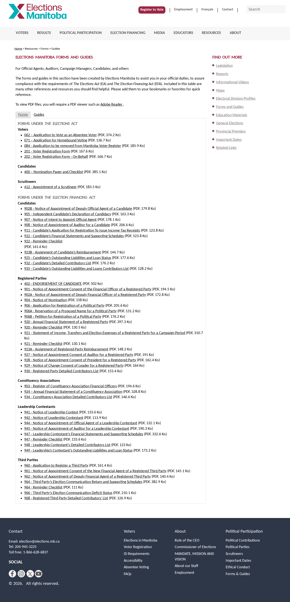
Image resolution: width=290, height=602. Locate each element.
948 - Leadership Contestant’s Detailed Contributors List (67, 445)
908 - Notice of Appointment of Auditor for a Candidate (67, 225)
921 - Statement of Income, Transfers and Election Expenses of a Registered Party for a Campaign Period (104, 333)
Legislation (224, 66)
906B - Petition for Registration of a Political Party (62, 317)
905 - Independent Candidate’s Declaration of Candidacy (67, 214)
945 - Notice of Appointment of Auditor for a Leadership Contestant (76, 429)
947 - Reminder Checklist (43, 440)
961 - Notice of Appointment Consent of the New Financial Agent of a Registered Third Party (95, 471)
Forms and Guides (230, 107)
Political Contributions (243, 541)
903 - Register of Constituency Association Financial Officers (70, 386)
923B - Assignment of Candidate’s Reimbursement (62, 253)
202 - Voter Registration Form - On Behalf (56, 157)
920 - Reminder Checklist (43, 328)
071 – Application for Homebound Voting (55, 141)
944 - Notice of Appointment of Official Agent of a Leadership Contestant (80, 423)
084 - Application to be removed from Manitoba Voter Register (72, 146)
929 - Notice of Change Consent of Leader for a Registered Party (74, 366)
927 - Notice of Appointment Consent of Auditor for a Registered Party (78, 355)
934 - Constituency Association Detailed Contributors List (68, 397)
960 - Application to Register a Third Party (56, 466)
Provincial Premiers (231, 132)
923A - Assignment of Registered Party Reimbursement (66, 349)
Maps (220, 91)
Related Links (226, 148)
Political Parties (237, 547)
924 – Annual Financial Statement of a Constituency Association (73, 392)
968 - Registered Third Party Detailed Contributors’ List (66, 498)
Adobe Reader (111, 105)
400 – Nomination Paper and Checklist (53, 172)
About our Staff (186, 566)
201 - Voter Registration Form (47, 152)
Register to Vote (151, 9)
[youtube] (38, 573)
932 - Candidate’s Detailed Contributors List (57, 263)
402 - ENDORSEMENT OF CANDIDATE (53, 284)
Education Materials (231, 115)
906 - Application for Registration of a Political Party (64, 306)
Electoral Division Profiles (235, 99)
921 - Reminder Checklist (43, 344)
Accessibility (133, 561)
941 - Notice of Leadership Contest (51, 412)
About (180, 531)
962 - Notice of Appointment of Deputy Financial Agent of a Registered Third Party (87, 477)
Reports (222, 74)
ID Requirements (136, 554)
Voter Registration (138, 547)
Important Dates (229, 140)
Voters (129, 531)
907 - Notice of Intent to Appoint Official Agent (60, 220)
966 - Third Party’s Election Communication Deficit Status (68, 493)
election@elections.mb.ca (39, 542)
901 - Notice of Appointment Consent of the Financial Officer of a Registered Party (87, 289)
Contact (227, 9)
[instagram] (21, 573)
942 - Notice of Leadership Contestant (53, 418)
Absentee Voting (136, 567)
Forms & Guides (238, 574)
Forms (23, 115)
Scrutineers (234, 554)
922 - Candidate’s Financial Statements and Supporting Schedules (74, 236)
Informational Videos (232, 82)
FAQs (127, 574)
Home (18, 48)
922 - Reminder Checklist (43, 241)
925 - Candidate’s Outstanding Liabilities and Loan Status (67, 258)
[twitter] (30, 573)
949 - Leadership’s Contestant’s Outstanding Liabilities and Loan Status (78, 451)
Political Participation (244, 531)
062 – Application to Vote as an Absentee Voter (60, 135)
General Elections (229, 123)
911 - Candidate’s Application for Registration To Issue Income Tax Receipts (82, 231)
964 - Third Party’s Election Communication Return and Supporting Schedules (83, 482)
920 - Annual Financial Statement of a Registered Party (66, 322)
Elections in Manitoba (140, 541)
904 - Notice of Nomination (45, 300)
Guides (39, 115)
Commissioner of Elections (195, 547)
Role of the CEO (187, 541)
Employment (183, 9)
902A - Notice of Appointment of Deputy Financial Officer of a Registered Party (85, 295)
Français (207, 9)
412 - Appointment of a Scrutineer (50, 187)
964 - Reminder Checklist (43, 488)
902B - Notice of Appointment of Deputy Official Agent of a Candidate (78, 209)
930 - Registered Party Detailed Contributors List (61, 371)
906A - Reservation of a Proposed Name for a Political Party (70, 311)
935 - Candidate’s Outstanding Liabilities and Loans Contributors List (76, 269)
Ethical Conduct (238, 567)
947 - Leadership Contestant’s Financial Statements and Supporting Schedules (83, 434)
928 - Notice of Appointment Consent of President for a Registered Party (80, 360)
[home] (37, 12)
